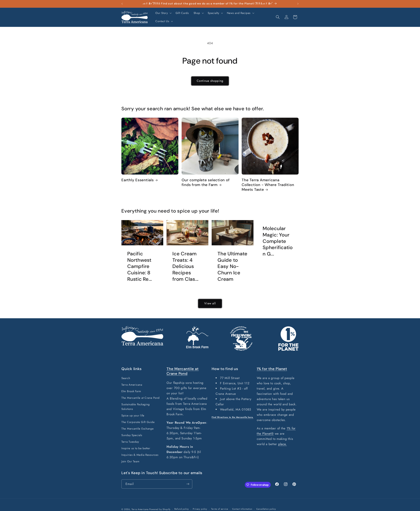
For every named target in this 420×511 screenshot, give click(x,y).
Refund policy (181, 509)
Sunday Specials (131, 435)
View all (210, 303)
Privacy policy (200, 509)
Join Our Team (130, 461)
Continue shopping (210, 81)
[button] (163, 13)
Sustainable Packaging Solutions (135, 406)
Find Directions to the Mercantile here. (232, 417)
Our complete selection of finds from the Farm (206, 182)
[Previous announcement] (122, 4)
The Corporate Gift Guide (138, 422)
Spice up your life (132, 415)
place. (282, 444)
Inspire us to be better (135, 448)
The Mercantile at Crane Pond (140, 398)
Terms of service (219, 509)
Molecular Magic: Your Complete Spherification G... (278, 241)
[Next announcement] (298, 4)
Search (125, 378)
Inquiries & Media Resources (139, 455)
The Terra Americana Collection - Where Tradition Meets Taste (268, 185)
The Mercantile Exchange (137, 429)
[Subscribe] (187, 484)
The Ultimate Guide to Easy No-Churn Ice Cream (232, 266)
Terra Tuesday (130, 442)
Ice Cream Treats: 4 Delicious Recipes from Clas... (185, 266)
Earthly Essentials (137, 180)
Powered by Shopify (159, 509)
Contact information (242, 509)
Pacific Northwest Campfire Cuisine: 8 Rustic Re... (139, 266)
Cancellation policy (266, 509)
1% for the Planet (272, 368)
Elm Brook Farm (131, 391)
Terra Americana (131, 385)
